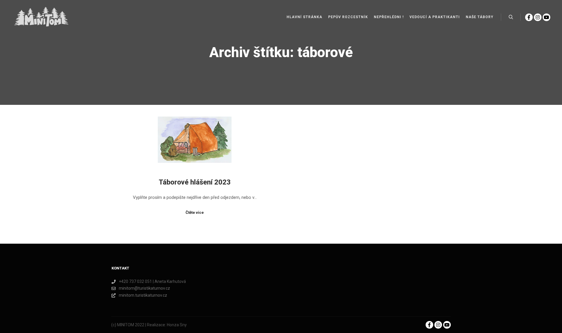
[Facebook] (529, 17)
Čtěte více (195, 212)
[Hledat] (511, 17)
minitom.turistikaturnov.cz (143, 295)
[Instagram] (538, 17)
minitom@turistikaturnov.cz (144, 288)
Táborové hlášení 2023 (195, 182)
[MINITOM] (41, 17)
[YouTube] (546, 17)
